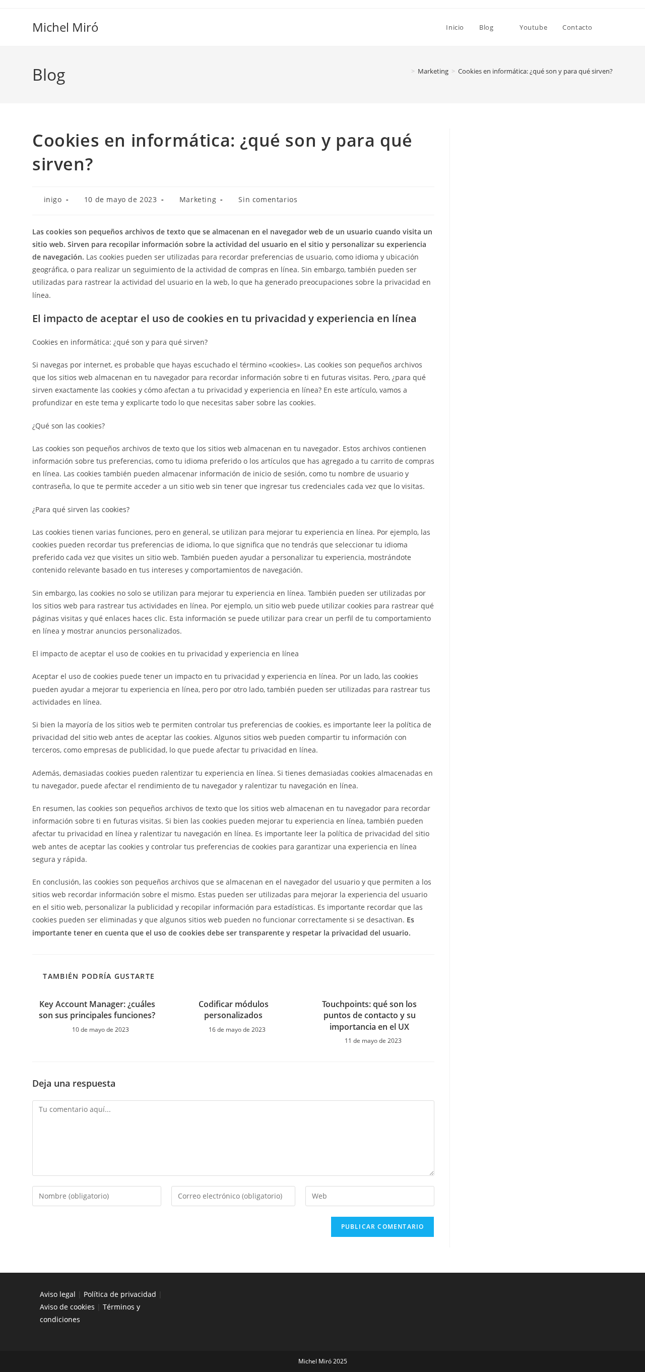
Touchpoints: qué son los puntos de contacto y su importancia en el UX (369, 1015)
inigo (53, 199)
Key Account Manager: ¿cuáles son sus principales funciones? (97, 1010)
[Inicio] (405, 71)
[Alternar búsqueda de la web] (610, 27)
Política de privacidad (120, 1294)
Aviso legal (58, 1294)
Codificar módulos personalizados (234, 1010)
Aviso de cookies (67, 1307)
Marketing (197, 199)
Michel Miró (65, 27)
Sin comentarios (267, 199)
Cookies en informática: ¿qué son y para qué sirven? (535, 71)
